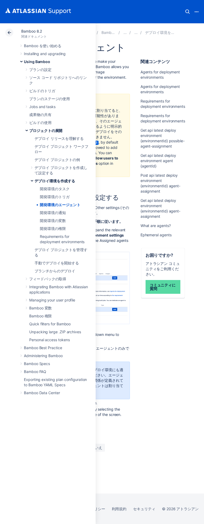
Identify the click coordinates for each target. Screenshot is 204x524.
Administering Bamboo (43, 355)
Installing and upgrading (45, 53)
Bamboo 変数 (40, 308)
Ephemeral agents (156, 235)
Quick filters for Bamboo (50, 324)
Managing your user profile (52, 300)
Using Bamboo (37, 61)
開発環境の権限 (53, 228)
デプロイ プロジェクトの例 (57, 159)
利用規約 (119, 509)
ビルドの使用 (40, 122)
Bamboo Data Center (42, 392)
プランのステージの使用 (49, 98)
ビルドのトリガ (42, 90)
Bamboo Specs (37, 363)
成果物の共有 (40, 114)
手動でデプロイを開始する (57, 263)
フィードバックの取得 (47, 279)
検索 (187, 11)
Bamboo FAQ (35, 371)
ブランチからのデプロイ (55, 271)
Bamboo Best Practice (43, 347)
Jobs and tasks (42, 106)
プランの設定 (40, 69)
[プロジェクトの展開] (136, 32)
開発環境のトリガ (54, 196)
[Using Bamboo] (125, 32)
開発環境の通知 (53, 212)
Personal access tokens (49, 340)
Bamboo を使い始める (42, 45)
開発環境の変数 (53, 220)
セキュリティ (144, 509)
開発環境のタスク (54, 188)
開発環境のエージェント (60, 204)
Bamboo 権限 (40, 316)
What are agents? (156, 225)
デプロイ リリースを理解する (59, 138)
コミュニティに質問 (163, 287)
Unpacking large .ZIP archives (55, 332)
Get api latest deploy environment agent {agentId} (158, 160)
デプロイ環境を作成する (55, 181)
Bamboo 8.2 (31, 31)
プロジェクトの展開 (45, 130)
